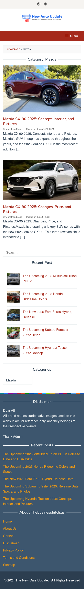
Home (7, 521)
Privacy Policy (13, 550)
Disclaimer (11, 543)
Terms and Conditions (19, 557)
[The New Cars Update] (42, 17)
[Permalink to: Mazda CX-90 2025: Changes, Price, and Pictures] (42, 181)
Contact (8, 535)
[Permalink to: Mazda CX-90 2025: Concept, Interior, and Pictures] (42, 90)
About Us (10, 528)
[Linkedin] (45, 4)
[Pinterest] (39, 4)
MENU (74, 36)
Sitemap (9, 564)
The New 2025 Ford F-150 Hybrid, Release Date (38, 478)
